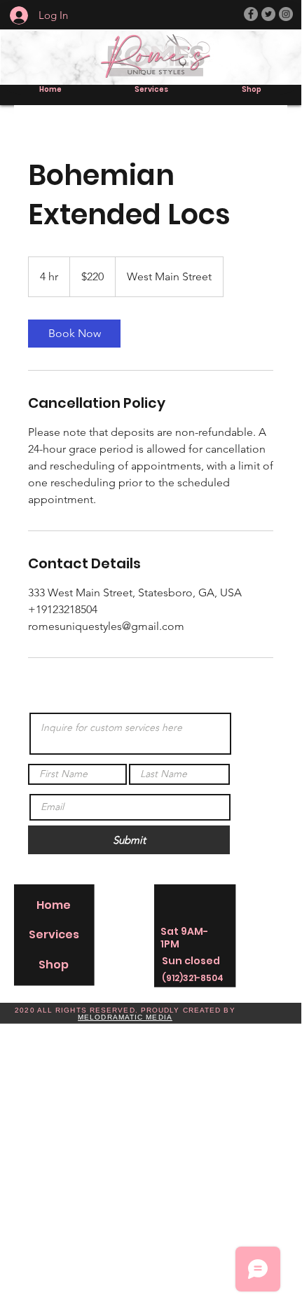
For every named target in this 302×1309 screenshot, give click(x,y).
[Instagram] (286, 14)
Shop (54, 965)
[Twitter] (268, 14)
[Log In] (13, 15)
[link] (74, 334)
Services (54, 934)
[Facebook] (251, 14)
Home (53, 905)
